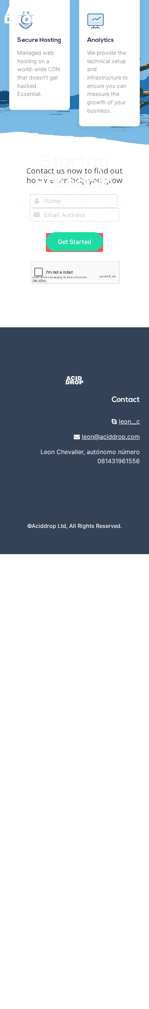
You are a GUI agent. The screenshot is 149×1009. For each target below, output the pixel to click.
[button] (133, 15)
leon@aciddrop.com (111, 436)
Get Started (74, 241)
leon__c (129, 421)
